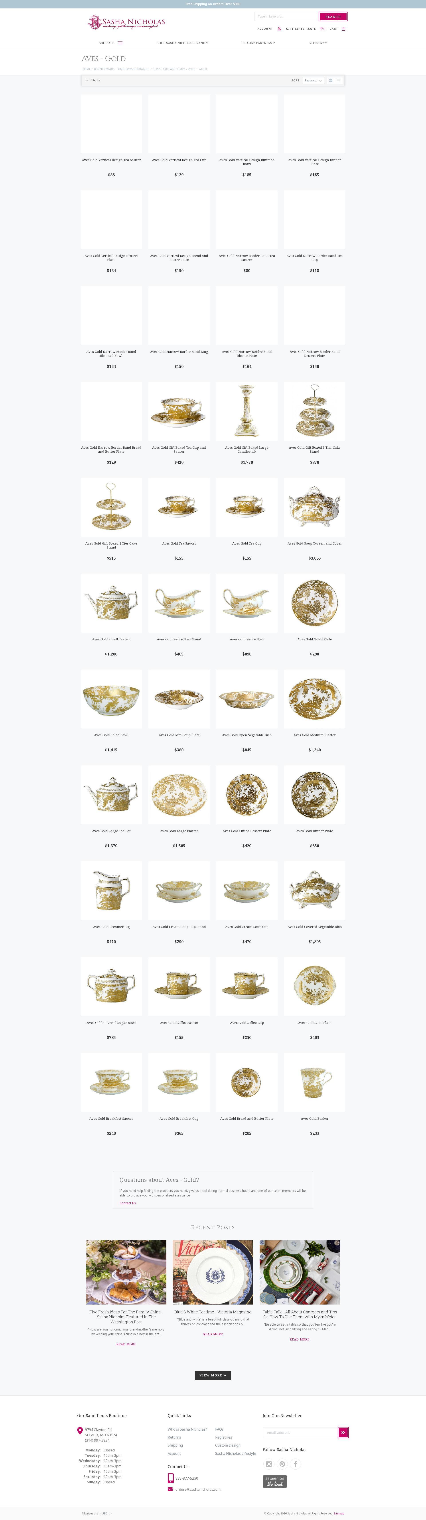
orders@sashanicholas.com (198, 1489)
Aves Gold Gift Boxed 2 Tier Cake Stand (111, 545)
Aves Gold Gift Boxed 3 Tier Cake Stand (315, 449)
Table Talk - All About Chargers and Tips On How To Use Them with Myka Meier (299, 1314)
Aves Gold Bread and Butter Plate (247, 1118)
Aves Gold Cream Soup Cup (246, 926)
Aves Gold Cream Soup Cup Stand (179, 926)
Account (174, 1453)
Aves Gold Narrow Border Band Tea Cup (314, 257)
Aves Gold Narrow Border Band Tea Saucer (247, 257)
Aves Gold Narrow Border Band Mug (179, 351)
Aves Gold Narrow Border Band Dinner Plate (247, 353)
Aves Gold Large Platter (179, 831)
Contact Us (128, 1203)
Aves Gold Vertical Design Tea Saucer (111, 160)
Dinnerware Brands (133, 69)
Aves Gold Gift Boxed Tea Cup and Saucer (179, 449)
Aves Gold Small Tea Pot (111, 639)
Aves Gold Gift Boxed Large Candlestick (246, 449)
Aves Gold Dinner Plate (314, 831)
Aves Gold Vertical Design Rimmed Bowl (246, 162)
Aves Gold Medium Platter (315, 735)
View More (211, 1375)
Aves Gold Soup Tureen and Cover (315, 543)
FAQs (219, 1429)
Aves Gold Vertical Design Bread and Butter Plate (179, 257)
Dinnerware (104, 69)
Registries (223, 1437)
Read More (126, 1344)
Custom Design (228, 1445)
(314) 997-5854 (97, 1440)
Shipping (175, 1445)
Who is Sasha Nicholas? (187, 1429)
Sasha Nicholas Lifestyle (235, 1453)
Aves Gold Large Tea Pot (111, 831)
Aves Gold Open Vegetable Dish (247, 735)
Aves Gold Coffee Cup (247, 1022)
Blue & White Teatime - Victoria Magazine (212, 1312)
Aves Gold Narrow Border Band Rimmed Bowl (111, 353)
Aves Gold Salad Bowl (111, 735)
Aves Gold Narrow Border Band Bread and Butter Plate (111, 449)
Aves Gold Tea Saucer (179, 543)
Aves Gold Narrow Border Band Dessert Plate (315, 353)
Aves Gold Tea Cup (247, 543)
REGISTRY (317, 43)
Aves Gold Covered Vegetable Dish (315, 926)
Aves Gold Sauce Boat (247, 639)
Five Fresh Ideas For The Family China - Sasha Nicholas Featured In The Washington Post (126, 1317)
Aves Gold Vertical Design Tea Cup (179, 160)
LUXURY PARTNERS (258, 43)
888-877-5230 (187, 1478)
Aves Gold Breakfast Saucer (111, 1118)
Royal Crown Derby (169, 69)
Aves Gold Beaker (315, 1118)
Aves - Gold (197, 69)
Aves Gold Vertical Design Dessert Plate (111, 257)
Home (86, 69)
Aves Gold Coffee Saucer (179, 1022)
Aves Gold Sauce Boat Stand (179, 639)
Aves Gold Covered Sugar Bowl (111, 1022)
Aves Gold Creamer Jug (111, 926)
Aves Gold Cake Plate (314, 1022)
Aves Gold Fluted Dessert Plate (247, 831)
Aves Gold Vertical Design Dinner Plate (314, 162)
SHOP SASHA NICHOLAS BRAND (181, 43)
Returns (174, 1437)
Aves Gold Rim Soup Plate (179, 735)
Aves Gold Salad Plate (314, 639)
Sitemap (339, 1513)
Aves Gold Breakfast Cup (179, 1118)
